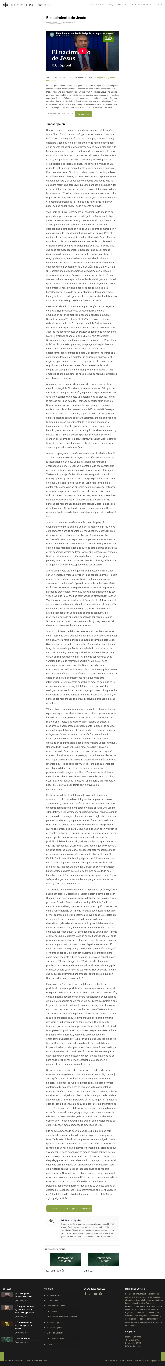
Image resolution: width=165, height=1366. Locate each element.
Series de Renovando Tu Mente (63, 1317)
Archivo (53, 1311)
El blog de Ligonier (54, 1333)
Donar (49, 1344)
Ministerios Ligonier (56, 22)
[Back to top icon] (153, 1361)
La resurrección (55, 1270)
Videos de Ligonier (54, 1328)
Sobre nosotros (53, 1295)
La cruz (88, 1270)
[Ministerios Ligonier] (26, 4)
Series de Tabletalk (58, 1338)
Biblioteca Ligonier (55, 1322)
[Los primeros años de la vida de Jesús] (163, 1356)
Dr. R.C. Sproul (53, 1300)
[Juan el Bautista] (2, 1356)
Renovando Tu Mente (56, 1306)
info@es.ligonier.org (133, 1346)
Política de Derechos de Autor (131, 1360)
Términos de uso (111, 1360)
